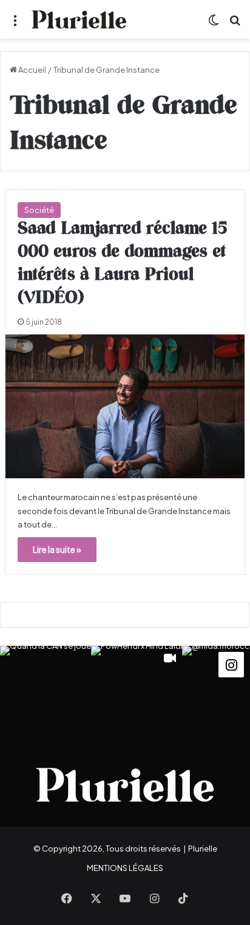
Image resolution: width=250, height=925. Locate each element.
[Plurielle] (78, 19)
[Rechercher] (235, 24)
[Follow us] (231, 663)
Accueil (31, 70)
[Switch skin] (214, 24)
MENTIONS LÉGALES (125, 868)
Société (39, 210)
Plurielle (202, 848)
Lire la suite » (57, 549)
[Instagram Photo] (45, 691)
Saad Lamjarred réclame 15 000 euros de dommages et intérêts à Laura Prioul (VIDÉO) (122, 263)
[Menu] (15, 24)
